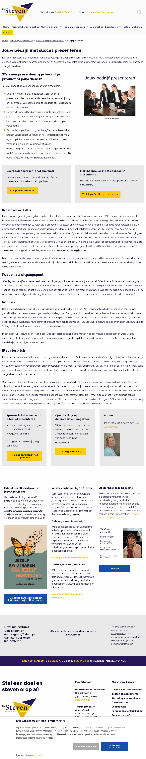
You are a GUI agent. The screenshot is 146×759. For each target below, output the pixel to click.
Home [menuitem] (6, 27)
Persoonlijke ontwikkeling (127, 711)
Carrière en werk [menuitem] (50, 27)
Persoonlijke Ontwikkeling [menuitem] (25, 27)
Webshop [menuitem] (137, 27)
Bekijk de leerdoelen (22, 190)
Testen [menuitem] (126, 27)
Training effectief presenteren (100, 194)
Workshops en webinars (126, 698)
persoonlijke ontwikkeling (21, 41)
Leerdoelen (119, 706)
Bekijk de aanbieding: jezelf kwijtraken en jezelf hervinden (25, 599)
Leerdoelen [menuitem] (111, 27)
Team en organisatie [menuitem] (74, 27)
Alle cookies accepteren (114, 746)
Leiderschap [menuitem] (96, 27)
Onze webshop (120, 702)
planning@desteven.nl (102, 12)
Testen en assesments (125, 694)
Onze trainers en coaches (127, 689)
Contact (114, 568)
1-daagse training (71, 451)
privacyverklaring (118, 633)
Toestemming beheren (86, 746)
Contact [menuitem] (7, 32)
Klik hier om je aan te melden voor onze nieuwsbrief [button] (73, 633)
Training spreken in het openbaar (24, 456)
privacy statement (38, 755)
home (5, 41)
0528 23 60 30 (63, 12)
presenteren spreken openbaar (50, 41)
